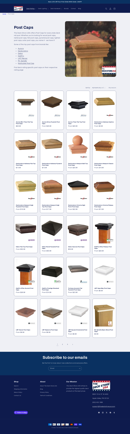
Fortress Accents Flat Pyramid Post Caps (75, 289)
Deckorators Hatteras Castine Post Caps (104, 122)
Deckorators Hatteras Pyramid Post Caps (52, 164)
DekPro (21, 56)
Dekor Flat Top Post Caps (24, 246)
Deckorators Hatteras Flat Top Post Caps (26, 164)
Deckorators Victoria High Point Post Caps (76, 205)
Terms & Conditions (46, 395)
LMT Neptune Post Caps (50, 330)
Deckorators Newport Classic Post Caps (103, 164)
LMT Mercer (22, 58)
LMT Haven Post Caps (23, 330)
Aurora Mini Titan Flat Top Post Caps (24, 122)
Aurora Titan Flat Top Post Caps (76, 122)
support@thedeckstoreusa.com (103, 406)
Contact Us (17, 395)
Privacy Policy (44, 392)
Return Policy (18, 392)
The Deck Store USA (61, 427)
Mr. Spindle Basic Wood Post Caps (103, 330)
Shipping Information (20, 389)
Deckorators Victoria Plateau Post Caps (103, 205)
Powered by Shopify (73, 427)
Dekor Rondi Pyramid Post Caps (50, 247)
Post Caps (11, 14)
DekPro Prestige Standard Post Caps (50, 289)
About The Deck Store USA (48, 386)
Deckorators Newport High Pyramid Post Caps (24, 205)
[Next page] (72, 344)
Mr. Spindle (22, 61)
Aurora (21, 48)
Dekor (20, 53)
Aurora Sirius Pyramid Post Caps (51, 122)
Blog (41, 389)
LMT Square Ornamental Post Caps (77, 330)
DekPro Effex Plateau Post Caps (103, 247)
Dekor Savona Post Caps (76, 246)
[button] (31, 9)
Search (16, 386)
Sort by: (88, 87)
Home (4, 14)
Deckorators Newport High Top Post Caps (50, 205)
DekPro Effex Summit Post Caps (24, 289)
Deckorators (23, 51)
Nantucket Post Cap (26, 63)
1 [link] (57, 344)
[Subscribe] (80, 368)
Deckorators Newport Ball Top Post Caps (78, 164)
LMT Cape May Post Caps (102, 288)
